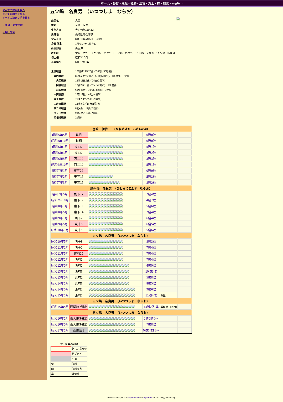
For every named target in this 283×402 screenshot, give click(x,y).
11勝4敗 (151, 295)
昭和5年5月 (60, 134)
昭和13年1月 (60, 271)
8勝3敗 (151, 241)
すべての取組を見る (14, 10)
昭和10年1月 (60, 229)
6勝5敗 (151, 224)
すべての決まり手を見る (16, 17)
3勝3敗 (151, 158)
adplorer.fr (148, 397)
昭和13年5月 (60, 277)
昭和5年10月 (60, 140)
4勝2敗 (151, 152)
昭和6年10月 (60, 164)
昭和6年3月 (60, 152)
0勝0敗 (151, 134)
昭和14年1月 (60, 283)
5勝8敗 (151, 277)
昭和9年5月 (60, 224)
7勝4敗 (151, 194)
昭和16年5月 (60, 324)
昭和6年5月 (60, 158)
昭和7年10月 (60, 200)
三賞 (142, 3)
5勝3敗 (151, 176)
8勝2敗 (151, 182)
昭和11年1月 (60, 247)
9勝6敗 (151, 289)
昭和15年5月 (60, 306)
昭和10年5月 (60, 241)
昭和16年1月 (60, 318)
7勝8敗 (151, 324)
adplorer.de (133, 397)
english (177, 3)
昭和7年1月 (60, 170)
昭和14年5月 (60, 289)
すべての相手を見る (14, 14)
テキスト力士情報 (13, 25)
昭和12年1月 (60, 259)
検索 (166, 3)
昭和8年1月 (60, 206)
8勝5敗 (151, 283)
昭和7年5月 (60, 194)
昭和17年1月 (60, 330)
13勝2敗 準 (151, 306)
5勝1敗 (151, 146)
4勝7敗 (151, 200)
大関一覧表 (9, 32)
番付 (116, 3)
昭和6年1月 (60, 146)
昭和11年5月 (60, 253)
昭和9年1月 (60, 218)
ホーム (105, 3)
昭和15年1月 (60, 295)
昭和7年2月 (60, 176)
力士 (151, 3)
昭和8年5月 (60, 212)
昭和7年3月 (60, 182)
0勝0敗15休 (151, 330)
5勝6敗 (151, 206)
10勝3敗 (151, 271)
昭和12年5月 (60, 265)
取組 (124, 3)
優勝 (133, 3)
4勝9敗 (151, 265)
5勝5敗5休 (151, 318)
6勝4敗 (151, 218)
